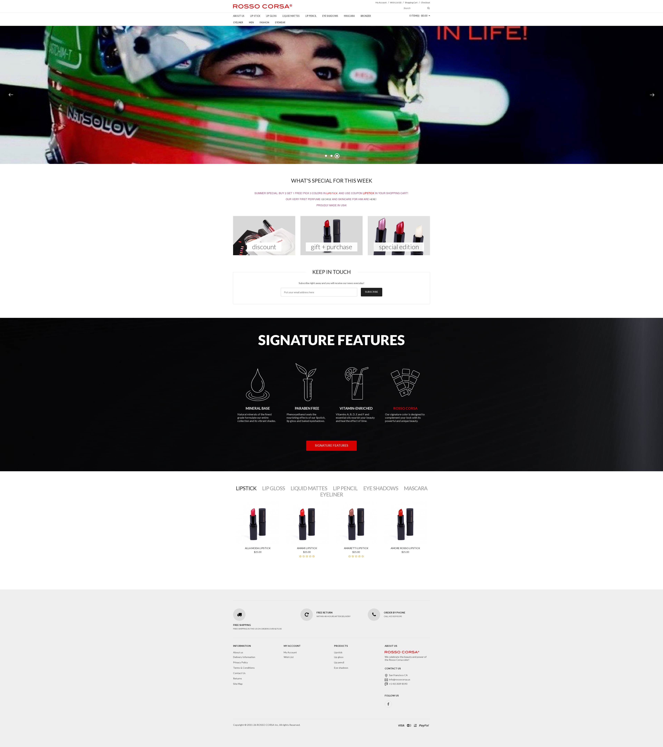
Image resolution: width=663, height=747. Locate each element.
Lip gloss (271, 15)
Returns (237, 678)
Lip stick (255, 15)
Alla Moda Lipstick (258, 548)
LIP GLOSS (273, 488)
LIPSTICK (332, 193)
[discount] (264, 235)
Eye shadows (330, 15)
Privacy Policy (240, 662)
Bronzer (366, 15)
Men (251, 22)
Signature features (331, 445)
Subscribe (371, 291)
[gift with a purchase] (331, 235)
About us (238, 15)
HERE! (373, 199)
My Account (290, 652)
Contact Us (239, 673)
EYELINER (331, 494)
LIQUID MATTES (309, 488)
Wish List (289, 657)
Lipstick (338, 652)
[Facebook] (388, 704)
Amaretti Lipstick (356, 548)
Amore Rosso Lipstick (405, 548)
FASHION (264, 22)
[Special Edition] (399, 235)
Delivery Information (244, 657)
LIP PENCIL (345, 488)
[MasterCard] (409, 725)
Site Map (238, 683)
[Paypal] (424, 725)
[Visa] (401, 725)
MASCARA (415, 488)
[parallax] (402, 652)
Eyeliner (238, 22)
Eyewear (280, 22)
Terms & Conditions (244, 667)
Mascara (349, 15)
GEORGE (326, 199)
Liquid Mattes (291, 15)
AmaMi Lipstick (307, 548)
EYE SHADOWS (380, 488)
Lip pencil (310, 15)
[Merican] (415, 725)
